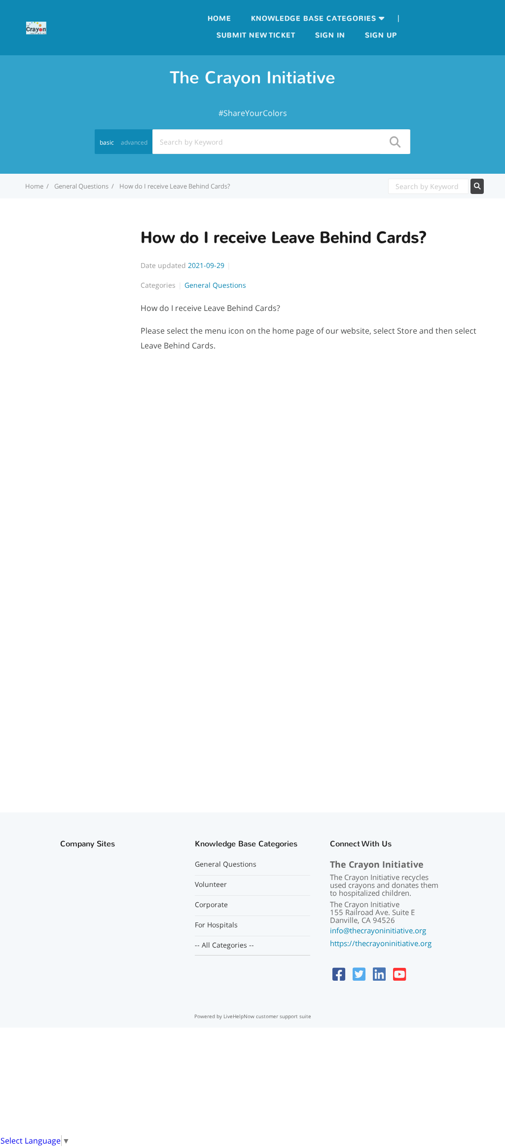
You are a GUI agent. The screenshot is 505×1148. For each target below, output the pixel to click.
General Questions (81, 186)
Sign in (330, 35)
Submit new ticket (255, 35)
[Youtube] (399, 974)
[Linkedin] (379, 974)
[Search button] (394, 141)
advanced (134, 142)
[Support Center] (36, 26)
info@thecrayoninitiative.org (378, 930)
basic (107, 142)
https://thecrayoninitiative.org (381, 943)
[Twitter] (359, 974)
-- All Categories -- (224, 945)
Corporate (211, 905)
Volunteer (211, 884)
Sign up (381, 35)
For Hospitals (216, 925)
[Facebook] (338, 974)
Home (219, 18)
